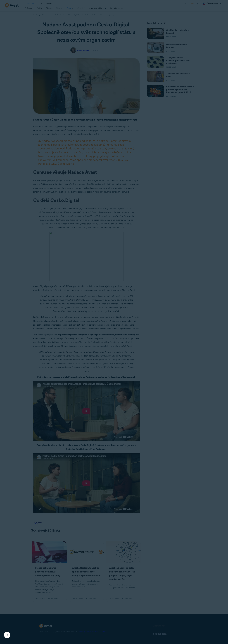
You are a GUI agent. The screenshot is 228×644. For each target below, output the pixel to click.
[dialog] (114, 322)
